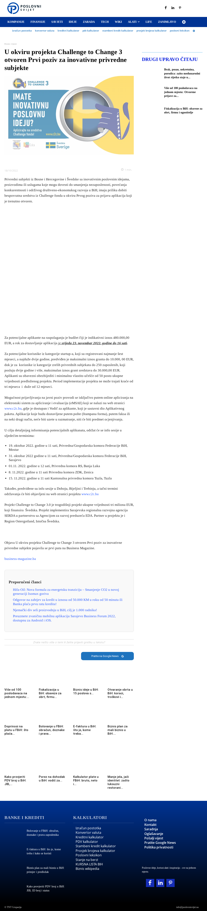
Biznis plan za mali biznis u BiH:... (118, 730)
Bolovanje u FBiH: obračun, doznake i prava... (51, 730)
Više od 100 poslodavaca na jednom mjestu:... (16, 693)
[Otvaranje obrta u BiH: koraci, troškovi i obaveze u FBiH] (121, 679)
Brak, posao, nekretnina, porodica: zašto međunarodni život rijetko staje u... (182, 73)
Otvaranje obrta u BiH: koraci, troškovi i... (120, 693)
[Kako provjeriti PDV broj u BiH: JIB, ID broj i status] (17, 766)
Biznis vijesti (10, 44)
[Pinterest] (180, 8)
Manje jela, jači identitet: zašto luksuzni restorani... (118, 782)
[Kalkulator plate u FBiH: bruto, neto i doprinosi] (86, 766)
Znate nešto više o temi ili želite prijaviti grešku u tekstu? (69, 642)
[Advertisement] (69, 269)
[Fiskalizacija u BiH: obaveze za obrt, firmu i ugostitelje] (52, 679)
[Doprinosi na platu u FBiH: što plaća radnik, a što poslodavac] (17, 716)
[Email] (92, 161)
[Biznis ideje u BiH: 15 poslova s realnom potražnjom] (86, 679)
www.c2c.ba (13, 408)
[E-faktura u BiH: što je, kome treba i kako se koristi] (86, 716)
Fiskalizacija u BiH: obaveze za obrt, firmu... (50, 693)
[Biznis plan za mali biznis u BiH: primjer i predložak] (121, 716)
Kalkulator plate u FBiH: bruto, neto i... (86, 780)
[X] (55, 161)
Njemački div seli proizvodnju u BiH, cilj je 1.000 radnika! (55, 610)
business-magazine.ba (20, 559)
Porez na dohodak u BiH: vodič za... (52, 778)
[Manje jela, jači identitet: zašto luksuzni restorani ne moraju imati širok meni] (121, 766)
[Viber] (83, 161)
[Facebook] (165, 8)
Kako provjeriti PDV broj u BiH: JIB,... (15, 780)
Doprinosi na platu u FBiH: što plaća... (16, 730)
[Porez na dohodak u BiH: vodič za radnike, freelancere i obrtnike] (52, 766)
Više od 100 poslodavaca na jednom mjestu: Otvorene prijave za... (180, 92)
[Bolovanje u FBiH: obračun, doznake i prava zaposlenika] (52, 716)
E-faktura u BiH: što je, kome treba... (84, 730)
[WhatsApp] (74, 161)
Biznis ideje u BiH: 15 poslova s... (86, 691)
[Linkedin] (173, 8)
